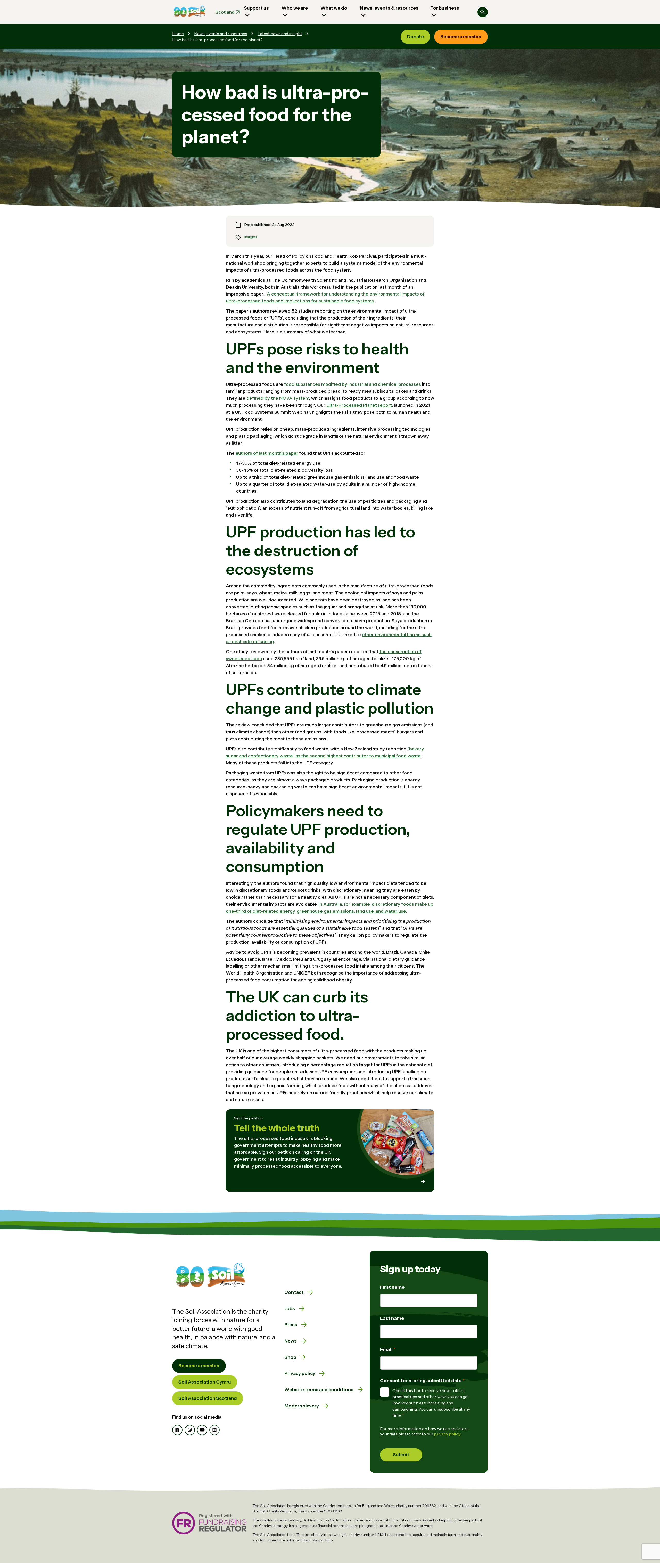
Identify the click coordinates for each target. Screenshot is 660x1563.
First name (392, 1287)
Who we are (295, 8)
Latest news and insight (280, 33)
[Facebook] (177, 1430)
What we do (333, 8)
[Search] (482, 12)
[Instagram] (190, 1430)
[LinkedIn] (214, 1430)
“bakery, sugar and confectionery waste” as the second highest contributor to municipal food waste (325, 752)
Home (178, 33)
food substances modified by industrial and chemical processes (352, 384)
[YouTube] (202, 1430)
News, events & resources (389, 8)
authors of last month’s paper (267, 453)
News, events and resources (220, 33)
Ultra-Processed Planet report (359, 405)
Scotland (225, 12)
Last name (392, 1318)
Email (386, 1349)
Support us (256, 8)
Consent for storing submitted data (421, 1381)
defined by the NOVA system (277, 398)
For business (444, 8)
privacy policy (447, 1433)
